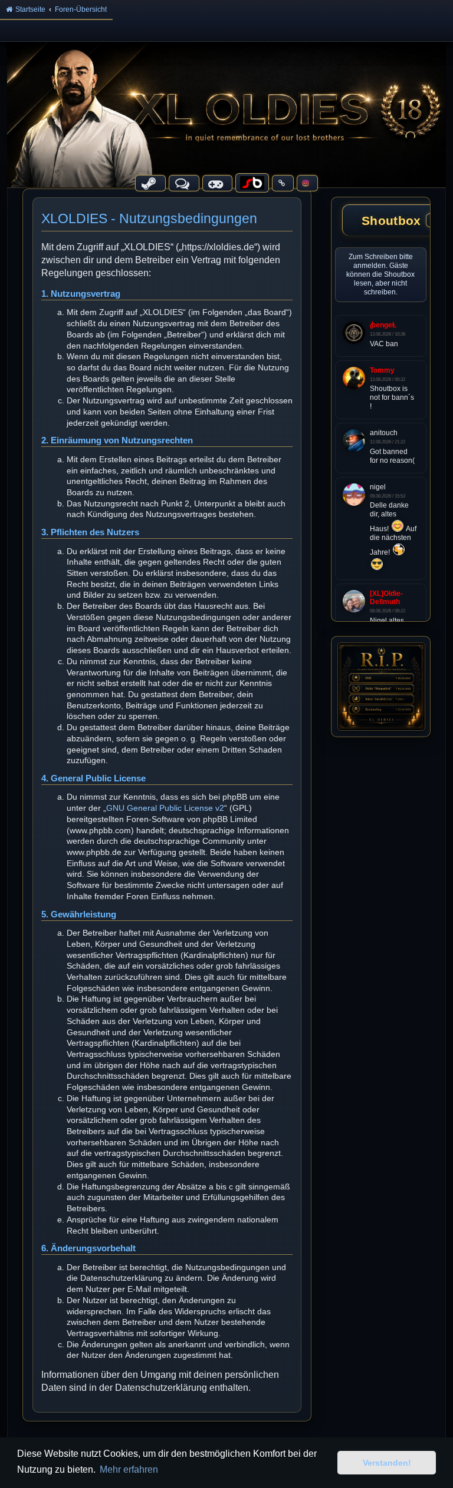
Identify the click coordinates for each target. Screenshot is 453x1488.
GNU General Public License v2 (165, 808)
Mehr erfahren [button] (129, 1469)
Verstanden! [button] (387, 1462)
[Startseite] (226, 114)
